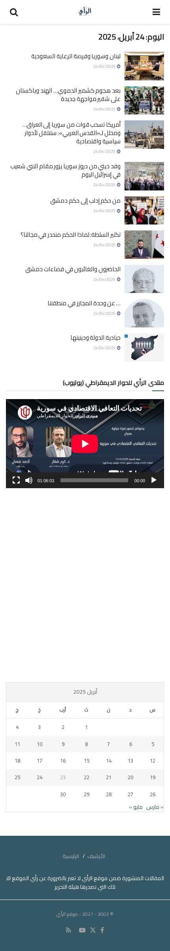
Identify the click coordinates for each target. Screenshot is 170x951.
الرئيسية (70, 856)
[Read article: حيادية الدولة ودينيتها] (144, 347)
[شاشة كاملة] (16, 480)
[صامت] (29, 480)
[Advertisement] (85, 585)
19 (152, 777)
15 (86, 760)
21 (108, 777)
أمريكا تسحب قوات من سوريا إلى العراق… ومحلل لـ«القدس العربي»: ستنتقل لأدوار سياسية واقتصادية (71, 133)
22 (86, 777)
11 (17, 744)
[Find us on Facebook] (102, 930)
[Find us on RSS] (68, 930)
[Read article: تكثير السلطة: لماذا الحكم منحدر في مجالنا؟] (144, 244)
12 (152, 760)
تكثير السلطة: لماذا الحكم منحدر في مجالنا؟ (71, 234)
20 (130, 777)
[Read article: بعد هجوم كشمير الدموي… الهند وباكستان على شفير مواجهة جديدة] (144, 100)
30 (63, 794)
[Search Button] (14, 12)
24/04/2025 (104, 66)
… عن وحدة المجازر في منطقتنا (84, 303)
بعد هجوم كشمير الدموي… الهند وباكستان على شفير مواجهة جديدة (68, 95)
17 (39, 760)
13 (130, 760)
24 (39, 777)
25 (17, 777)
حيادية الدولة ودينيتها (95, 337)
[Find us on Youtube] (82, 930)
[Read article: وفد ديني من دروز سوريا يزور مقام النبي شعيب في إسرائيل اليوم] (144, 176)
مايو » (136, 807)
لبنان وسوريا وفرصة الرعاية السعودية (76, 56)
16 (63, 760)
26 (152, 794)
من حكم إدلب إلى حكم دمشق (85, 200)
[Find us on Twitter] (93, 930)
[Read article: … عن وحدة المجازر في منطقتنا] (144, 313)
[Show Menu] (156, 12)
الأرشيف (96, 856)
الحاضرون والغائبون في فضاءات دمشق (73, 269)
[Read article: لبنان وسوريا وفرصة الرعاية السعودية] (144, 66)
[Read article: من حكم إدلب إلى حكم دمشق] (144, 210)
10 (39, 744)
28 (108, 794)
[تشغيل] (154, 480)
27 (130, 794)
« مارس (155, 807)
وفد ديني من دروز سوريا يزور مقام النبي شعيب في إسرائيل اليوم (65, 170)
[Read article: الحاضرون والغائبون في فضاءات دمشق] (144, 279)
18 (17, 760)
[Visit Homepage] (85, 12)
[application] (85, 443)
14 (108, 760)
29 (86, 794)
